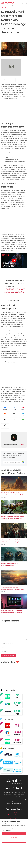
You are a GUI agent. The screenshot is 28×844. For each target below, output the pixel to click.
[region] (14, 831)
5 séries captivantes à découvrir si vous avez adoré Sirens (10, 564)
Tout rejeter (14, 841)
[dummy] (11, 75)
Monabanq (14, 817)
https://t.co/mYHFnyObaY (14, 289)
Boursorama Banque (14, 815)
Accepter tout (14, 833)
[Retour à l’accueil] (7, 3)
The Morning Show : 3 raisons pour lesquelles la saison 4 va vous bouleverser (12, 588)
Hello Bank (14, 813)
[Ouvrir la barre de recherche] (22, 3)
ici (15, 801)
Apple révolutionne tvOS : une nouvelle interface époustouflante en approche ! (11, 611)
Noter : (3, 643)
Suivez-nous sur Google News (12, 462)
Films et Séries (6, 7)
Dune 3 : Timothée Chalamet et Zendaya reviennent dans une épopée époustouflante (13, 493)
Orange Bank (14, 818)
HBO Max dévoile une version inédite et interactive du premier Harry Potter (11, 541)
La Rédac (21, 444)
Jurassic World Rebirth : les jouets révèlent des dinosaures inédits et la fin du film (12, 517)
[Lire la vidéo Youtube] (14, 260)
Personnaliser (14, 837)
